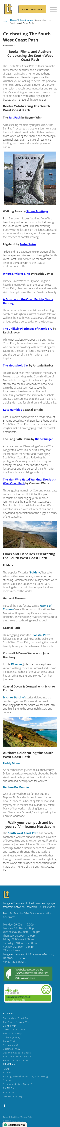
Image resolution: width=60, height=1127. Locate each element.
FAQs (6, 1068)
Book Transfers (32, 9)
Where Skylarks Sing (16, 274)
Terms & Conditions (11, 1117)
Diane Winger (44, 439)
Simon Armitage (37, 211)
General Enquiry (12, 1096)
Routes (7, 1080)
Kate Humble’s (12, 409)
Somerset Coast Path (15, 1060)
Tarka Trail (9, 1041)
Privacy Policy (26, 1117)
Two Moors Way (12, 1033)
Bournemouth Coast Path (18, 1056)
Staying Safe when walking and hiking (25, 1076)
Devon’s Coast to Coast (17, 1052)
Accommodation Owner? (17, 1084)
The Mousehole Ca (15, 365)
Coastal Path (41, 635)
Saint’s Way (10, 1025)
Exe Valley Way (12, 1045)
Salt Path (14, 117)
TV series (16, 664)
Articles (7, 1072)
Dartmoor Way (11, 1048)
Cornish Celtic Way (14, 1029)
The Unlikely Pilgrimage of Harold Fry (27, 328)
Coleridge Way (11, 1037)
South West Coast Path (23, 833)
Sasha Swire (28, 244)
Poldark (35, 572)
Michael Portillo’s (14, 697)
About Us (8, 1092)
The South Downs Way (16, 1021)
